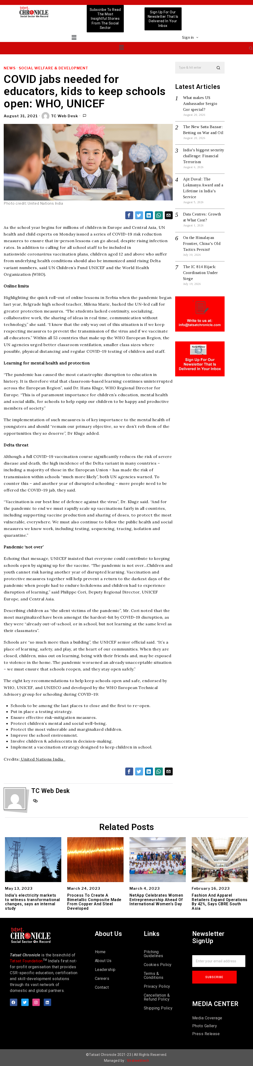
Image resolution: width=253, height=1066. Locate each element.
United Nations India (42, 759)
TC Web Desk (64, 116)
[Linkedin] (47, 1002)
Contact (102, 987)
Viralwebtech (138, 1061)
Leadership (105, 969)
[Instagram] (36, 1002)
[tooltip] (129, 215)
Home (100, 951)
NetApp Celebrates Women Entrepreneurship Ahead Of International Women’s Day (156, 899)
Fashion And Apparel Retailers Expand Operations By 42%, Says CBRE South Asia (220, 901)
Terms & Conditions (154, 975)
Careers (102, 978)
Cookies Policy (158, 964)
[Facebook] (13, 1002)
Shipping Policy (158, 1008)
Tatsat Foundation (26, 961)
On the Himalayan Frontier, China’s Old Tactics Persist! (202, 244)
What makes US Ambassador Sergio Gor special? (200, 104)
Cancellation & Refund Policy (157, 997)
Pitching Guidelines (153, 953)
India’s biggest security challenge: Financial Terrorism (203, 156)
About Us (103, 960)
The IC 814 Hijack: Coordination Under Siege (200, 273)
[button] (74, 37)
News (10, 68)
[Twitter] (25, 1002)
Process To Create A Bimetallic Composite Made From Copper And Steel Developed (94, 901)
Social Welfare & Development (53, 68)
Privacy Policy (157, 986)
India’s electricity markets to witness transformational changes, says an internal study (32, 901)
